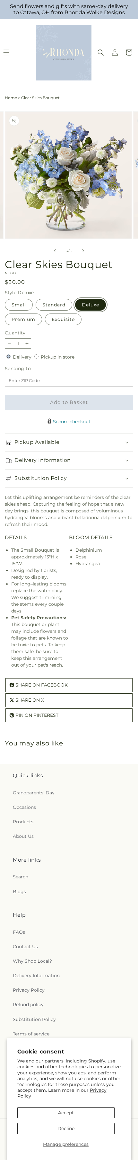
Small (19, 305)
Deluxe (90, 305)
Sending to (27, 368)
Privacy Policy (29, 990)
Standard (53, 305)
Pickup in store (57, 357)
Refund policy (28, 1004)
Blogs (19, 891)
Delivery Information (36, 975)
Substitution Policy (34, 1019)
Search (20, 877)
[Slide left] (55, 251)
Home (11, 97)
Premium (23, 319)
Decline (65, 1128)
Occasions (24, 807)
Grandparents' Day (34, 793)
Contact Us (25, 947)
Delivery (23, 357)
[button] (101, 52)
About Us (23, 836)
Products (23, 822)
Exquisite (63, 319)
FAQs (19, 932)
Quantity (15, 333)
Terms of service (31, 1034)
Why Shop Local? (32, 961)
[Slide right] (83, 251)
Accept (66, 1113)
